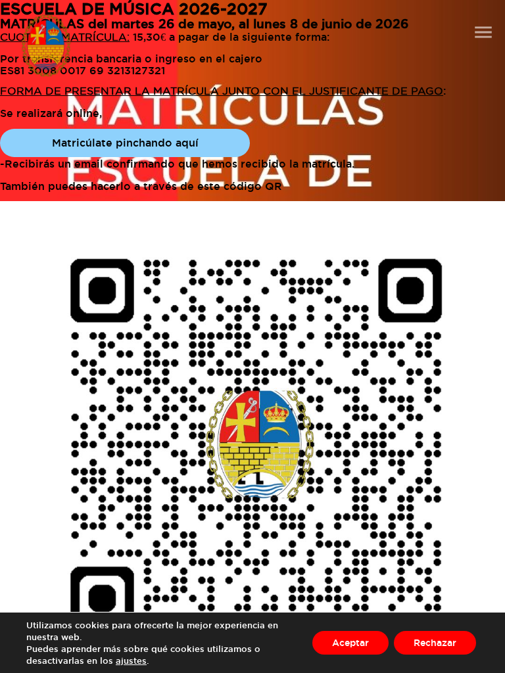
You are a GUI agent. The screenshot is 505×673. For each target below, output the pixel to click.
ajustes (131, 660)
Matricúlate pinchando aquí (125, 143)
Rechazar (435, 642)
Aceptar (350, 642)
